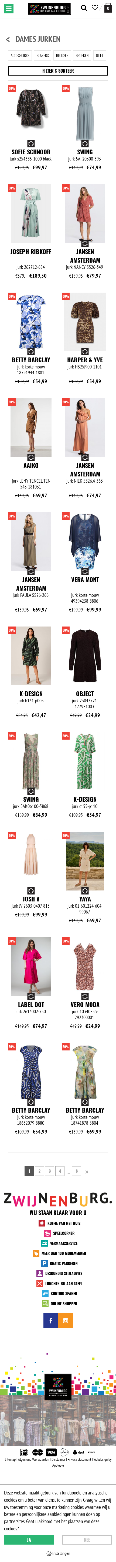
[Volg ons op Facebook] (50, 1320)
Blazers (43, 55)
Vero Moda (85, 1004)
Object (85, 693)
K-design (31, 693)
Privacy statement (79, 1459)
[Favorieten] (95, 8)
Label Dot (31, 1004)
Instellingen (61, 1553)
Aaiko (31, 465)
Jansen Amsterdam (85, 255)
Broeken (82, 55)
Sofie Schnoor (31, 151)
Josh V (31, 898)
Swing (85, 151)
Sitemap (10, 1459)
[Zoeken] (84, 8)
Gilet (99, 55)
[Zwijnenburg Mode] (58, 1387)
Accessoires (20, 55)
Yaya (85, 898)
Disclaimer (58, 1459)
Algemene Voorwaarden (33, 1459)
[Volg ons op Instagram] (65, 1320)
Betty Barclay (31, 359)
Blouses (62, 55)
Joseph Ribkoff (31, 251)
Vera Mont (85, 579)
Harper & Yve (85, 359)
